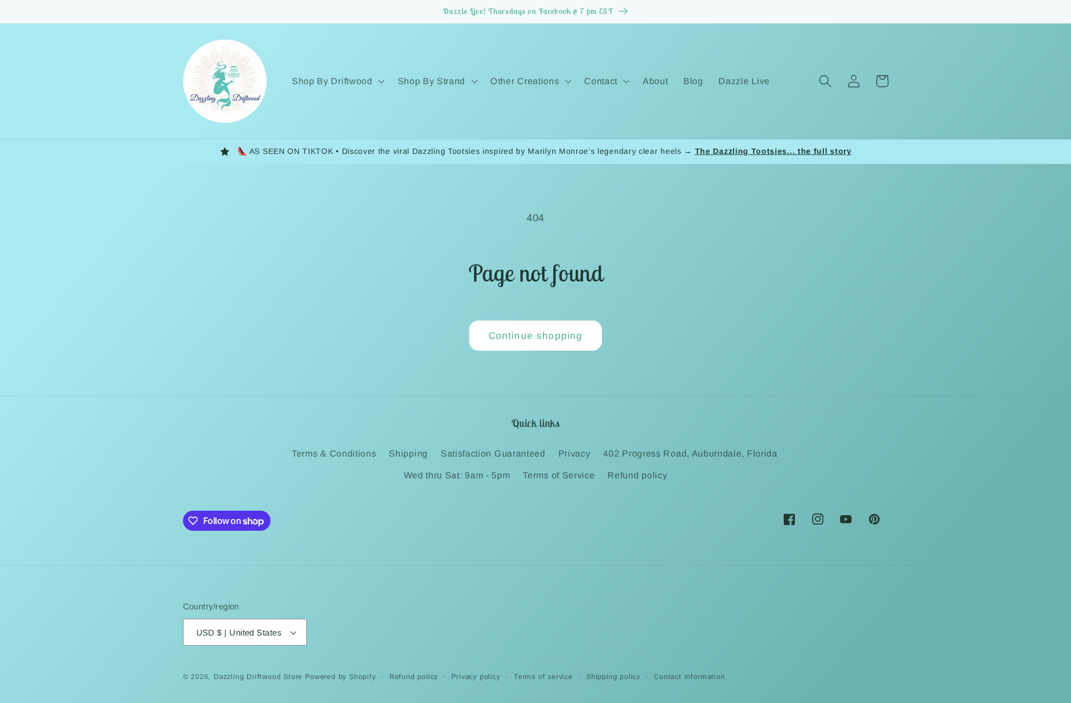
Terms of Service (559, 475)
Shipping (408, 453)
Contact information (689, 677)
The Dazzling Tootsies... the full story (773, 151)
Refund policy (637, 475)
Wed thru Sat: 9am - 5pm (457, 475)
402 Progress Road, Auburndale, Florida (690, 453)
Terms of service (543, 677)
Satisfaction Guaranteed (493, 453)
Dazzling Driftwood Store (258, 677)
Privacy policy (475, 677)
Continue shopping (536, 335)
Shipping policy (613, 677)
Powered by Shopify (340, 677)
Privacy (574, 453)
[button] (337, 80)
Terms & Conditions (334, 453)
